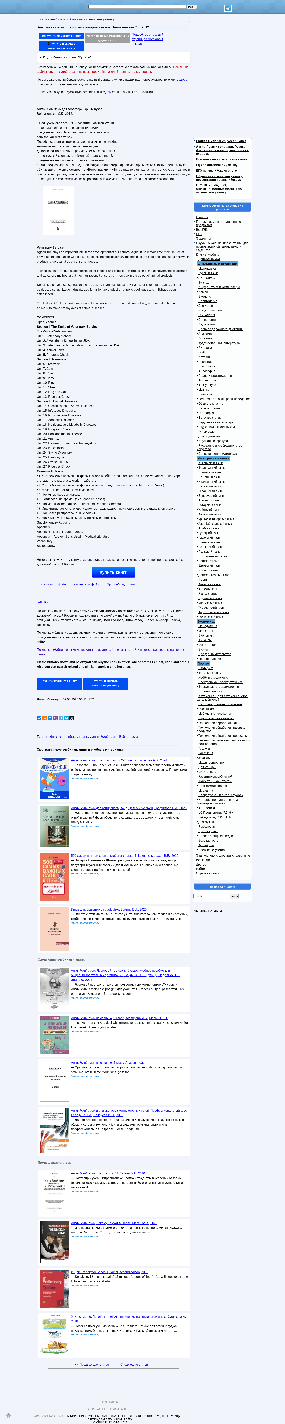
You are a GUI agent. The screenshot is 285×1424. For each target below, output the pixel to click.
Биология (205, 296)
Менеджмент (207, 626)
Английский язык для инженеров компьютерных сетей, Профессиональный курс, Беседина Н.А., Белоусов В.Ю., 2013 (129, 1113)
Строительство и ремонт (216, 718)
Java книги (205, 757)
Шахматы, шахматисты (215, 781)
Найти (200, 869)
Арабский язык (209, 528)
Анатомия (205, 333)
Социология (207, 319)
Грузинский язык (210, 598)
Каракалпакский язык (213, 612)
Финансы (205, 640)
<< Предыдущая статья (92, 1364)
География (206, 413)
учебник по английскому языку (67, 736)
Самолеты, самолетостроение (220, 704)
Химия (203, 291)
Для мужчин (207, 822)
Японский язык (209, 570)
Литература (206, 277)
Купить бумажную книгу (60, 680)
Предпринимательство (214, 654)
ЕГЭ (199, 234)
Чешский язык (208, 561)
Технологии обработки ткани (218, 723)
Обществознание (210, 403)
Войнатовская (129, 736)
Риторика (205, 347)
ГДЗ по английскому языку (217, 165)
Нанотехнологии (210, 691)
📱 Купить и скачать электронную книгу (61, 46)
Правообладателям (121, 584)
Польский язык (209, 551)
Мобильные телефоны (214, 713)
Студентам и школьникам (216, 427)
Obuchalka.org (47, 1416)
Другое (201, 864)
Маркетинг (205, 630)
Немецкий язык (209, 477)
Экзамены (203, 238)
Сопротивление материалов (218, 453)
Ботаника (205, 338)
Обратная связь (207, 873)
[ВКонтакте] (39, 718)
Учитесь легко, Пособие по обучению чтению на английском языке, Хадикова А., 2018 (129, 1319)
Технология (206, 315)
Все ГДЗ (202, 229)
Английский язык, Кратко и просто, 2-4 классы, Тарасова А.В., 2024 (119, 760)
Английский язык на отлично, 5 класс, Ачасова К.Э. (107, 1062)
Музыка (203, 389)
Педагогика (206, 324)
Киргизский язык (210, 603)
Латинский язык (209, 486)
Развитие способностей (215, 776)
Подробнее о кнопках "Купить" (67, 57)
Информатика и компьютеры (219, 287)
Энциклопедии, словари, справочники (223, 855)
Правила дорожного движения (220, 329)
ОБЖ (202, 352)
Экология (205, 394)
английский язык (104, 736)
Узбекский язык (209, 509)
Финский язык (208, 589)
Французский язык (211, 467)
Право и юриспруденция (216, 375)
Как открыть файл (86, 584)
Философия (206, 371)
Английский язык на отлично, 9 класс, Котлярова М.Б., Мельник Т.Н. (119, 1018)
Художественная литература (219, 343)
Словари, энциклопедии (215, 836)
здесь (183, 79)
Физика (203, 282)
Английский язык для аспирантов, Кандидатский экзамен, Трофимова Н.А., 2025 (129, 808)
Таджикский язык (210, 616)
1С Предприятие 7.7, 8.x (215, 812)
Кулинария (206, 845)
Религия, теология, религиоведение (224, 399)
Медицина (205, 790)
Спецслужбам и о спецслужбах (220, 795)
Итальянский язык (211, 481)
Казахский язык (209, 537)
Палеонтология (209, 408)
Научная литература (213, 441)
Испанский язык (209, 472)
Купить (42, 601)
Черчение (205, 361)
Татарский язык (209, 505)
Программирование (212, 785)
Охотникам (206, 709)
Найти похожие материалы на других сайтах (108, 38)
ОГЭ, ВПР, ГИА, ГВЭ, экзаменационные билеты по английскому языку (219, 189)
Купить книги (114, 572)
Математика (207, 268)
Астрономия (207, 380)
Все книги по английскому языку (221, 159)
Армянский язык (210, 500)
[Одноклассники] (44, 718)
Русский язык (208, 273)
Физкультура (207, 385)
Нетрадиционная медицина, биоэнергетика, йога (218, 801)
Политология (207, 301)
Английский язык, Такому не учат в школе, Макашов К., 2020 (114, 1223)
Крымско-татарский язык (216, 519)
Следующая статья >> (136, 1364)
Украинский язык (210, 491)
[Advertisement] (153, 130)
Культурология (208, 431)
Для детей (205, 305)
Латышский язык (210, 547)
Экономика (206, 635)
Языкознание (208, 593)
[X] (71, 718)
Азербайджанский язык (215, 523)
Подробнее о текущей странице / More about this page (147, 39)
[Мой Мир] (50, 718)
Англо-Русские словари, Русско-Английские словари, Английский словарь (222, 150)
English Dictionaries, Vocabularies (221, 141)
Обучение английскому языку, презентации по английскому (219, 178)
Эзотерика (205, 668)
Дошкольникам (209, 259)
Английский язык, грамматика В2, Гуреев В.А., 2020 (108, 1173)
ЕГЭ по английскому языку (217, 170)
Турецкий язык (208, 533)
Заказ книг (205, 753)
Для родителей (209, 436)
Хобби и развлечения (213, 677)
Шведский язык (209, 565)
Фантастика (206, 808)
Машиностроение (211, 762)
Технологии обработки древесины (223, 735)
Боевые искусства (211, 850)
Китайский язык (209, 584)
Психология (206, 366)
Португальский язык (212, 556)
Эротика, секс (208, 831)
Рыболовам (206, 826)
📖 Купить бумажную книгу (61, 35)
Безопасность (208, 840)
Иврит (202, 579)
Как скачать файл (53, 584)
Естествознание (210, 417)
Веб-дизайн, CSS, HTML (215, 817)
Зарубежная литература (215, 422)
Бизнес (203, 649)
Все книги (203, 860)
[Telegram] (61, 718)
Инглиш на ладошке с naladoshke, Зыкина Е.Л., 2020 (109, 909)
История (204, 357)
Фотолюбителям (210, 672)
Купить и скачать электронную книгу (105, 683)
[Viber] (55, 718)
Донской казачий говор (214, 575)
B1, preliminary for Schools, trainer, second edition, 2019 (109, 1272)
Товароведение (209, 658)
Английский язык (210, 463)
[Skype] (66, 718)
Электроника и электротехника (220, 682)
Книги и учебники (208, 254)
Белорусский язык (211, 495)
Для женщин (207, 767)
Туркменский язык (211, 607)
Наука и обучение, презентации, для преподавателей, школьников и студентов (222, 246)
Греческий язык (209, 542)
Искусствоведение (211, 310)
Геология (205, 748)
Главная (202, 217)
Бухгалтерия (207, 644)
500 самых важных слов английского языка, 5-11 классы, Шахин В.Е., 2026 (124, 855)
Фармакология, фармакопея (218, 686)
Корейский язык (209, 514)
